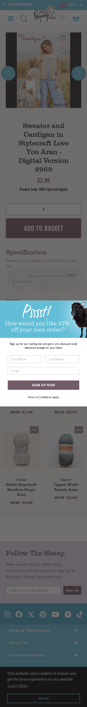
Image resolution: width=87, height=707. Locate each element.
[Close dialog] (84, 304)
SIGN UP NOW (43, 385)
